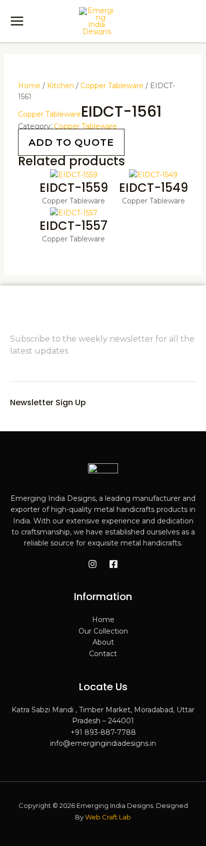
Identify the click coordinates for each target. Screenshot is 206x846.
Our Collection (103, 631)
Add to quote (71, 142)
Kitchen (60, 85)
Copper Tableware (112, 85)
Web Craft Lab (108, 817)
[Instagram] (92, 564)
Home (29, 85)
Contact (103, 653)
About (103, 642)
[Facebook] (113, 564)
